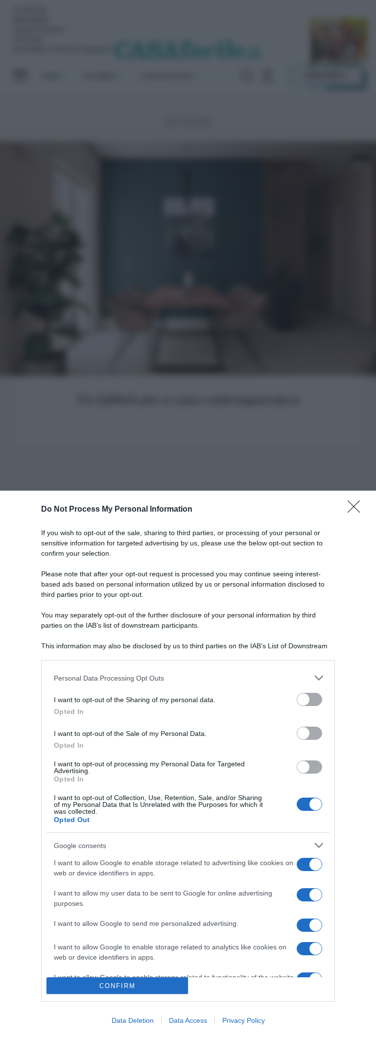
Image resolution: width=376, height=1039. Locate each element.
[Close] (357, 509)
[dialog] (188, 765)
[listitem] (188, 678)
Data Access (188, 1020)
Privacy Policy (243, 1020)
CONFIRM (117, 986)
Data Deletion (133, 1020)
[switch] (309, 699)
